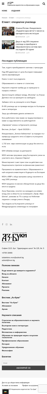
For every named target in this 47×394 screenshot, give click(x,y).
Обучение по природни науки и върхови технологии (20, 336)
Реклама (5, 290)
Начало (4, 18)
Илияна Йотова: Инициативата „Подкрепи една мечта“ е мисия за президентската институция (30, 31)
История (5, 344)
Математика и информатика (14, 332)
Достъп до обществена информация (15, 383)
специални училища (23, 18)
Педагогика (7, 329)
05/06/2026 (21, 37)
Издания (15, 11)
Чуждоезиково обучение (13, 347)
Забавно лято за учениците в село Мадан (19, 102)
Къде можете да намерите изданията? (19, 271)
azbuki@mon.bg (8, 260)
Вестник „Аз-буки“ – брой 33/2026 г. (16, 129)
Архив (5, 309)
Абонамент (7, 284)
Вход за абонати (9, 274)
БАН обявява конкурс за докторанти (16, 151)
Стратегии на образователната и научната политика (20, 321)
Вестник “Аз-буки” (10, 303)
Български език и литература (15, 326)
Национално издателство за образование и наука (23, 5)
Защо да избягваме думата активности (18, 113)
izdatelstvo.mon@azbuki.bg (13, 257)
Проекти (5, 287)
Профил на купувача (30, 385)
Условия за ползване (10, 385)
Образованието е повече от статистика (18, 83)
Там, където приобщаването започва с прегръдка (22, 68)
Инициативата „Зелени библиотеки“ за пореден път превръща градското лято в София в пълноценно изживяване (23, 136)
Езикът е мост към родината (13, 79)
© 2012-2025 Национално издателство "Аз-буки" (19, 389)
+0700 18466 (7, 253)
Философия (7, 351)
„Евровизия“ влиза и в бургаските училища (19, 125)
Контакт (5, 280)
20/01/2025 (21, 53)
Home (4, 11)
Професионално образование (15, 341)
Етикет (11, 18)
